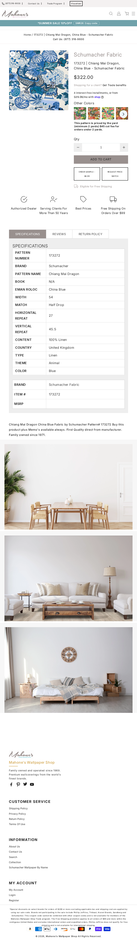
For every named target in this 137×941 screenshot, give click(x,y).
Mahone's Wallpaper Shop (61, 936)
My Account (16, 889)
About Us (14, 846)
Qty (76, 139)
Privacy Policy (17, 813)
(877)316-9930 (13, 3)
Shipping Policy (18, 808)
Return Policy (17, 818)
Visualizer (76, 3)
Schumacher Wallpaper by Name (28, 867)
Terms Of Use (17, 824)
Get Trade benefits (114, 85)
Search (13, 857)
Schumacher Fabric (64, 384)
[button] (131, 13)
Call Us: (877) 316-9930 (68, 39)
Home (27, 34)
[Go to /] (15, 13)
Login (12, 894)
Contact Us (34, 3)
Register (14, 900)
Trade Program (54, 3)
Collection (15, 862)
